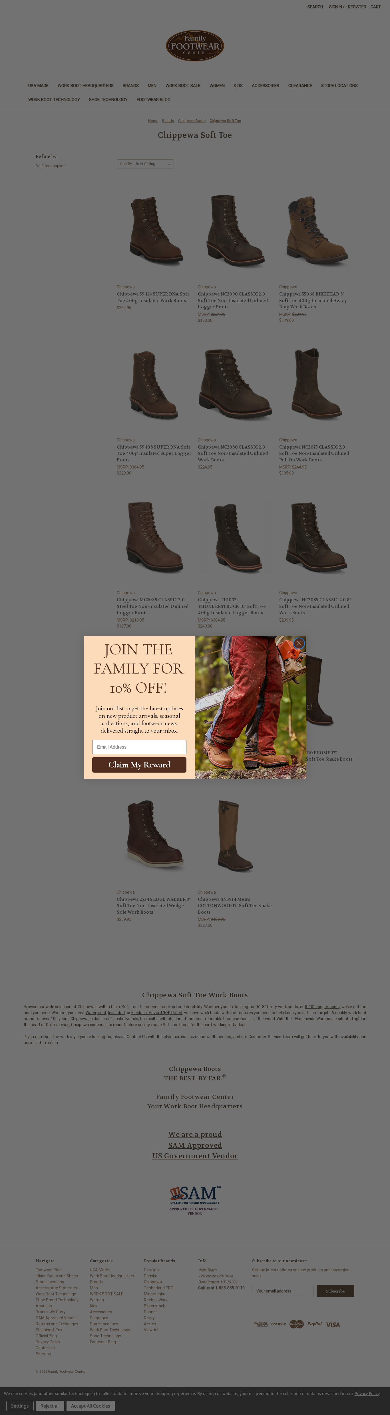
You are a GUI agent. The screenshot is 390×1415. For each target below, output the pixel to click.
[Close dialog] (299, 643)
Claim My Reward (139, 764)
